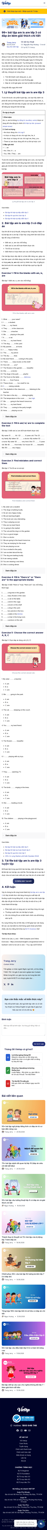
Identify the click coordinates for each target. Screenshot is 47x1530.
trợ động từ (27, 120)
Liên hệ (23, 1458)
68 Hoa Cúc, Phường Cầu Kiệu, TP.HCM (27, 1494)
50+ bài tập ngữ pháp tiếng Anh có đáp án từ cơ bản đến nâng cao (22, 1127)
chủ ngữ (21, 132)
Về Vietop (23, 1441)
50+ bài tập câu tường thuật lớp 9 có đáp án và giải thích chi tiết (23, 1201)
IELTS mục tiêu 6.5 (23, 1479)
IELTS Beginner (23, 1471)
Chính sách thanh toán (23, 1449)
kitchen (20, 614)
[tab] (23, 417)
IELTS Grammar (30, 929)
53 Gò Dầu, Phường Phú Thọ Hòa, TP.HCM (27, 1507)
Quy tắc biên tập (13, 47)
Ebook (23, 1461)
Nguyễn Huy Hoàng (31, 44)
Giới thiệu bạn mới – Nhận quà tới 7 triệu (22, 11)
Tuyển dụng (23, 1446)
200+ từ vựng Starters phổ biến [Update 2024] (22, 856)
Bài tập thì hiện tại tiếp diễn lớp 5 (16, 847)
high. (33, 398)
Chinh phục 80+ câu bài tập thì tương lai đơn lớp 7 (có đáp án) (23, 1275)
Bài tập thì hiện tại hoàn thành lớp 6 (17, 850)
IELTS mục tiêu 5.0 (23, 1476)
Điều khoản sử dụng (23, 1455)
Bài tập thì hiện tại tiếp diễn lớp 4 (16, 218)
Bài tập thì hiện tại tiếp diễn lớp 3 (16, 212)
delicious (27, 377)
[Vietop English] (6, 3)
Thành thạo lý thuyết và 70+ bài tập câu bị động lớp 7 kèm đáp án (22, 1238)
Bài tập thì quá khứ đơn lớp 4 (15, 215)
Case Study (23, 1443)
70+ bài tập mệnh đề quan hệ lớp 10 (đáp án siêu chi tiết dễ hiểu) (22, 1164)
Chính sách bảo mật (24, 1452)
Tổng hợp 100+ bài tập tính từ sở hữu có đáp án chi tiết (23, 1312)
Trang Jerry (11, 42)
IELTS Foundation (23, 1474)
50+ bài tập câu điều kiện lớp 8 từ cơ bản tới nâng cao (23, 1349)
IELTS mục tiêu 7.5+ (23, 1482)
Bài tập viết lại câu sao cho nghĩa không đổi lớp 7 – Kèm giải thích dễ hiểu (23, 1386)
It (3, 386)
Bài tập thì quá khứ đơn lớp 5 (15, 853)
